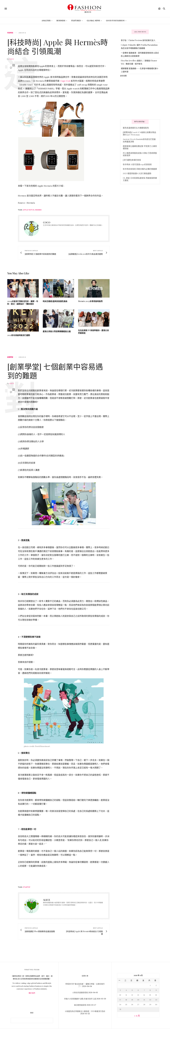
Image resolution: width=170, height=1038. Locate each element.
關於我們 (32, 993)
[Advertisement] (140, 98)
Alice (11, 383)
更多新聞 (123, 76)
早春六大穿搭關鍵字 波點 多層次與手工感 (80, 999)
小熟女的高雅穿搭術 (80, 992)
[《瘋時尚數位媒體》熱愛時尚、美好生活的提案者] (85, 8)
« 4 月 (137, 1015)
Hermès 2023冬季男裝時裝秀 (90, 301)
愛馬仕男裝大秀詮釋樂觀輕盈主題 (57, 331)
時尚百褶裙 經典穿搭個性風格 (55, 301)
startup (26, 887)
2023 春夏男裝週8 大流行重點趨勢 (137, 173)
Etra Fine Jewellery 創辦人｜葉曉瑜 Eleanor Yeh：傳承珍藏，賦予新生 (139, 62)
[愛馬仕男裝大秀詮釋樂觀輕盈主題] (58, 318)
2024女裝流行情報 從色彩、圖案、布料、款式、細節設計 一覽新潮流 (22, 302)
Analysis (46, 21)
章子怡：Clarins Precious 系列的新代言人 (138, 40)
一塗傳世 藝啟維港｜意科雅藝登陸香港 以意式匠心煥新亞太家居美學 (140, 54)
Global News (93, 21)
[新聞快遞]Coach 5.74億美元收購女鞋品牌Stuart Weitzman (139, 133)
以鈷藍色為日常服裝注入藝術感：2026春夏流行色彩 (85, 1011)
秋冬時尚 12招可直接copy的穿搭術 (137, 164)
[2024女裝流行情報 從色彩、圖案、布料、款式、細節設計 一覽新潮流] (23, 288)
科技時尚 (10, 33)
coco (11, 59)
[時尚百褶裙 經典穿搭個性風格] (58, 288)
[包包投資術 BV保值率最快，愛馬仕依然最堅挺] (94, 318)
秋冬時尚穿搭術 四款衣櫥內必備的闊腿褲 (140, 169)
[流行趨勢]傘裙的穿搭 (132, 160)
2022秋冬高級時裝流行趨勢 (18, 335)
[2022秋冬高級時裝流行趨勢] (23, 320)
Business (60, 21)
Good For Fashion (115, 21)
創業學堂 (10, 357)
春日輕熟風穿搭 (80, 1005)
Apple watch (28, 210)
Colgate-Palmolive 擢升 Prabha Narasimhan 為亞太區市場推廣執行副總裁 (139, 46)
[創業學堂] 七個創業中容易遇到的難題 (55, 370)
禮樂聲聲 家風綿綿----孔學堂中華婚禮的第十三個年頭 (139, 70)
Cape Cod (65, 80)
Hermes (38, 210)
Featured (76, 21)
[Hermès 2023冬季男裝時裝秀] (94, 288)
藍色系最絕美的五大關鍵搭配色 (136, 128)
